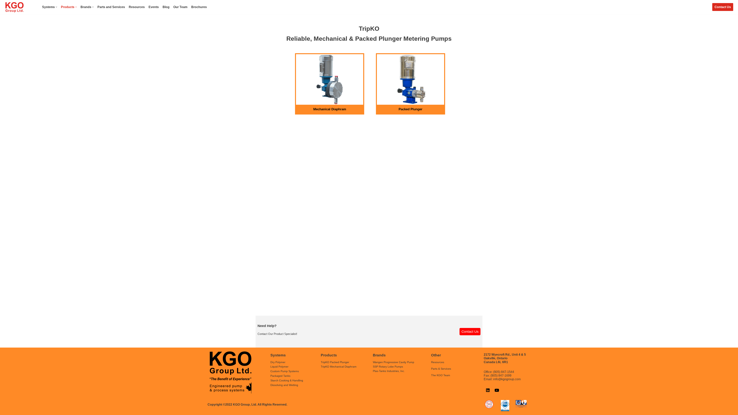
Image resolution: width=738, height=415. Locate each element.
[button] (56, 7)
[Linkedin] (488, 390)
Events (154, 7)
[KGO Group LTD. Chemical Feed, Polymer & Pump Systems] (14, 7)
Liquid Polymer (279, 366)
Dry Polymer (277, 362)
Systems (278, 355)
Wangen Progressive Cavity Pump (393, 362)
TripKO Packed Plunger (335, 362)
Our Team (180, 7)
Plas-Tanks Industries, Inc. (389, 371)
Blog (166, 7)
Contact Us (723, 7)
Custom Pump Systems (284, 371)
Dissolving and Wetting (284, 385)
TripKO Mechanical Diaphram (339, 366)
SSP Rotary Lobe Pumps (388, 366)
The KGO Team (440, 375)
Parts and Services (111, 7)
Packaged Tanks (280, 375)
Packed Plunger (410, 109)
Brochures (199, 7)
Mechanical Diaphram (329, 109)
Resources (137, 7)
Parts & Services (441, 368)
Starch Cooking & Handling (286, 380)
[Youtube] (497, 390)
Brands (379, 355)
